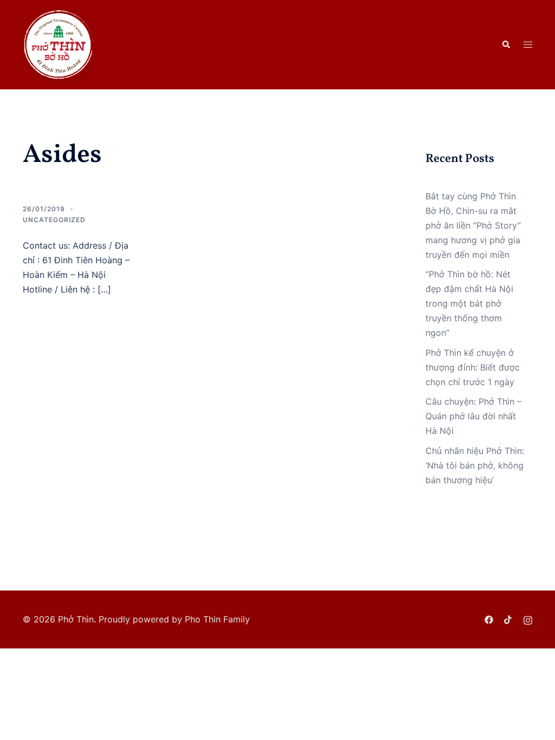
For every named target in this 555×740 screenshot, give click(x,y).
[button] (505, 44)
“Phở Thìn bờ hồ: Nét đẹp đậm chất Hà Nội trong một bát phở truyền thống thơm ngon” (469, 303)
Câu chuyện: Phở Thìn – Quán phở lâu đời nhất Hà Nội (473, 416)
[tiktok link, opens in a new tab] (508, 619)
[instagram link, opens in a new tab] (528, 619)
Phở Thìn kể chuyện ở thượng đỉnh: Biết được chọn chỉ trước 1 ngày (472, 367)
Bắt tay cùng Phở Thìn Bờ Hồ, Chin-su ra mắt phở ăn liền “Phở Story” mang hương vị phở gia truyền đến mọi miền (473, 225)
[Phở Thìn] (58, 43)
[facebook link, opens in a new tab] (489, 619)
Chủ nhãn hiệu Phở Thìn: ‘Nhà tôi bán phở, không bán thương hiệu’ (474, 465)
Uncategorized (54, 220)
